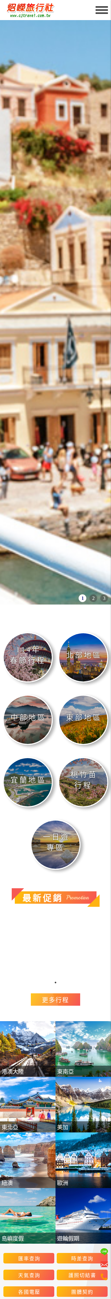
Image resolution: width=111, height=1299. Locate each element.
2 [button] (93, 598)
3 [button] (104, 598)
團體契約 (82, 1292)
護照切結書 (82, 1275)
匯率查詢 (29, 1258)
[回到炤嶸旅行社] (32, 10)
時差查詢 (82, 1258)
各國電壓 (29, 1292)
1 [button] (82, 598)
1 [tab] (55, 982)
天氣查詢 (29, 1275)
